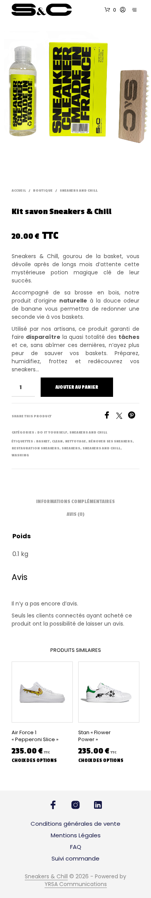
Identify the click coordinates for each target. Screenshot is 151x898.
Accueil (19, 191)
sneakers (71, 448)
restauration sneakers (35, 448)
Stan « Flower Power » (94, 736)
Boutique (43, 191)
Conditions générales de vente (75, 824)
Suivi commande (75, 858)
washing (20, 455)
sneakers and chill (101, 448)
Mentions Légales (76, 835)
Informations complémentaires (75, 501)
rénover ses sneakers (110, 441)
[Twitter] (122, 416)
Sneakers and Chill (79, 191)
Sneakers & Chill (46, 877)
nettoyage (75, 441)
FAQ (75, 847)
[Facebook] (109, 416)
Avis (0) (75, 514)
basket (43, 441)
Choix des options (34, 760)
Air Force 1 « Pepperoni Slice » (35, 736)
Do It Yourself (52, 432)
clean (57, 441)
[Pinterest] (133, 416)
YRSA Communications (76, 884)
